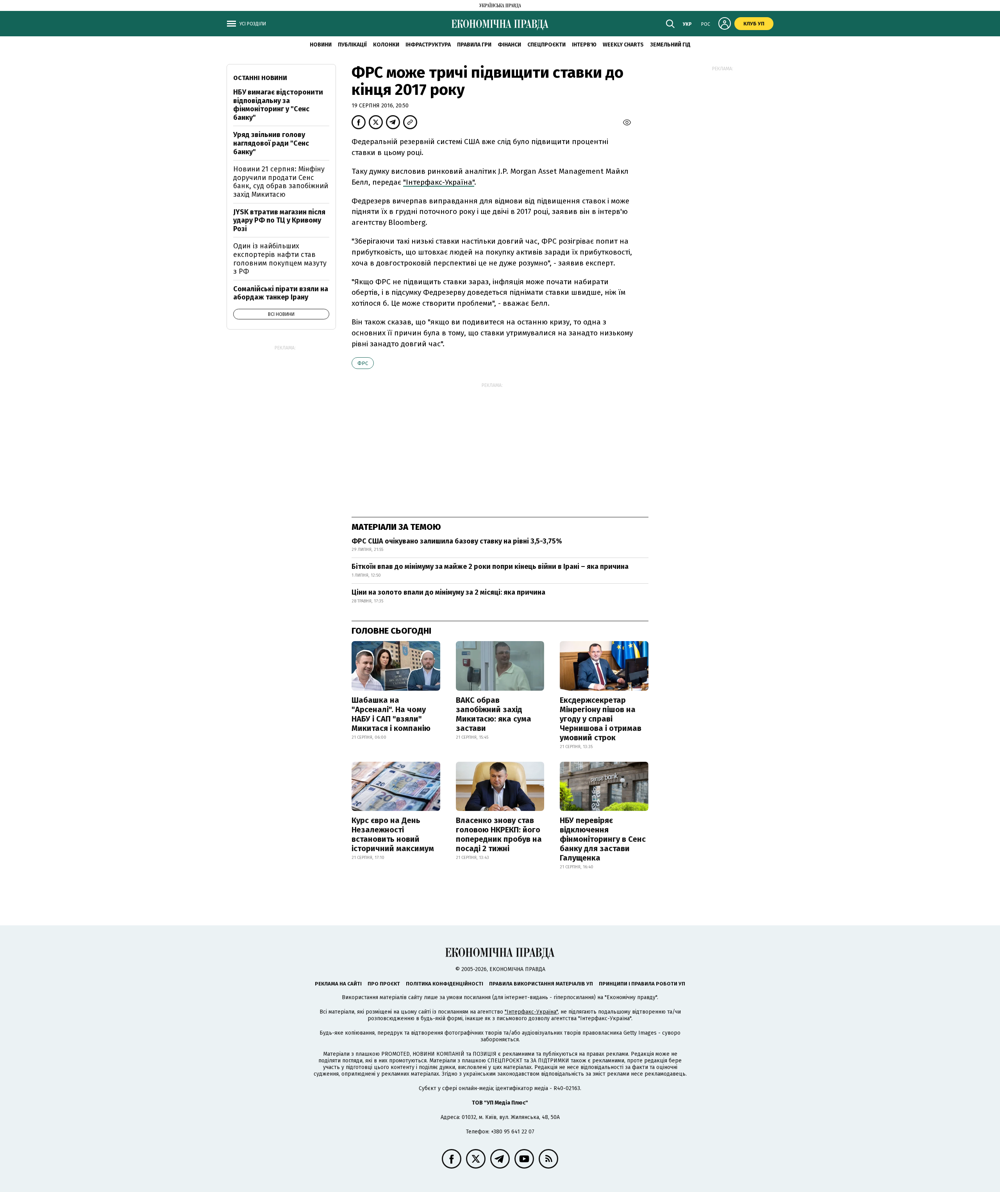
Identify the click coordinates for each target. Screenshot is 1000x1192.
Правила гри (474, 44)
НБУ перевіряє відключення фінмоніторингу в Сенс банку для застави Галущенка (603, 839)
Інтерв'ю (584, 44)
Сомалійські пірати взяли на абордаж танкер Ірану (280, 293)
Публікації (352, 44)
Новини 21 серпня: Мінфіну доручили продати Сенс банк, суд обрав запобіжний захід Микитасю (280, 182)
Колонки (386, 44)
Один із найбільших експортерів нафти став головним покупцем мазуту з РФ (280, 259)
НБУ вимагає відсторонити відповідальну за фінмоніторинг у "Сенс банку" (278, 105)
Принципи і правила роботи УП (642, 984)
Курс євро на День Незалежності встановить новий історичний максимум (393, 834)
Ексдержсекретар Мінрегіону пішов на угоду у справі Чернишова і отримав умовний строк (600, 718)
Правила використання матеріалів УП (541, 984)
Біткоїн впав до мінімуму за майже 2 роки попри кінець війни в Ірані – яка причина (490, 566)
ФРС (362, 363)
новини (321, 44)
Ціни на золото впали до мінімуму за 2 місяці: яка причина (448, 592)
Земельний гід (670, 44)
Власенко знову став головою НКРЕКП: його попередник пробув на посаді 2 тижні (499, 834)
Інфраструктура (428, 44)
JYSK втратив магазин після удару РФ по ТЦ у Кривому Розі (279, 220)
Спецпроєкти (546, 44)
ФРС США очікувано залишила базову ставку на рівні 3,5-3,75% (457, 541)
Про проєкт (384, 984)
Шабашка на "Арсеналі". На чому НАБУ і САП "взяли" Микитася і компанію (391, 714)
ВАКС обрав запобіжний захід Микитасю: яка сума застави (493, 714)
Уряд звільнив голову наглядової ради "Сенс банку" (271, 143)
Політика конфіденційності (444, 984)
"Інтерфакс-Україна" (438, 182)
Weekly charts (623, 44)
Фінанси (509, 44)
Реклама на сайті (338, 984)
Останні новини (260, 78)
